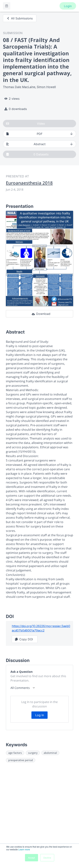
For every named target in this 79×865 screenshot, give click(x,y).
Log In (39, 715)
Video (41, 123)
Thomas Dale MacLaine (19, 87)
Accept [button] (31, 857)
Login (68, 6)
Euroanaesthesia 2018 (29, 183)
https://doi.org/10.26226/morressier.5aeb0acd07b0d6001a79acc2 (41, 628)
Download (43, 314)
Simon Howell (46, 87)
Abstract (40, 144)
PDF (39, 134)
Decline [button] (47, 857)
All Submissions (22, 18)
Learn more (24, 849)
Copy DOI (26, 639)
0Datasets (41, 154)
